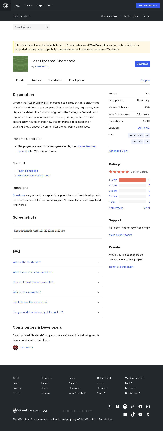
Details (20, 80)
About (16, 378)
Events (100, 383)
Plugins (44, 388)
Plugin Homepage (28, 170)
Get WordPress (148, 5)
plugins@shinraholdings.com (34, 175)
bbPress (131, 388)
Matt (129, 383)
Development (77, 80)
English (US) (144, 127)
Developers (75, 388)
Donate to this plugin (121, 266)
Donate (102, 388)
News (16, 383)
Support (145, 80)
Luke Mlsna (42, 66)
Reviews (36, 80)
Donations (19, 195)
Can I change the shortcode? (30, 302)
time (147, 141)
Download (142, 63)
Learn (72, 378)
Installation (55, 80)
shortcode (137, 141)
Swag (101, 393)
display (132, 135)
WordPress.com (135, 378)
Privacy (17, 393)
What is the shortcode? (26, 262)
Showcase (46, 378)
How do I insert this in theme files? (33, 282)
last (147, 135)
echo (140, 135)
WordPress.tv (77, 393)
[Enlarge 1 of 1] (97, 227)
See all (146, 208)
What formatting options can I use (33, 272)
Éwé (45, 411)
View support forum (120, 235)
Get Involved (104, 378)
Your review (116, 208)
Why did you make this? (27, 292)
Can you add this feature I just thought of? (38, 312)
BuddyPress (133, 393)
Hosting (17, 388)
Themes (45, 383)
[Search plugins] (46, 27)
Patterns (45, 393)
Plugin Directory (21, 16)
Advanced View (118, 150)
